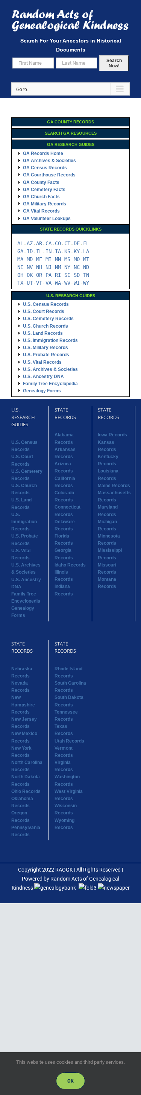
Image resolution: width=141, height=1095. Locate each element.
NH (39, 267)
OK (30, 275)
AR (39, 243)
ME (39, 259)
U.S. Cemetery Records (48, 318)
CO (58, 243)
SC (67, 275)
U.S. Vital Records (42, 362)
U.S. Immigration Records (50, 340)
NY (67, 267)
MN (58, 259)
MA (20, 259)
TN (86, 275)
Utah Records (69, 741)
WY (86, 283)
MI (48, 259)
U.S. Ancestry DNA (43, 376)
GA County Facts (41, 182)
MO (77, 259)
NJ (48, 267)
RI (58, 275)
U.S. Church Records (45, 326)
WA (58, 283)
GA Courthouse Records (49, 175)
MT (86, 259)
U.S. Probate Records (46, 354)
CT (67, 243)
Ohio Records (26, 791)
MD (30, 259)
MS (67, 259)
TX (20, 283)
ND (86, 267)
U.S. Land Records (43, 333)
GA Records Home (43, 153)
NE (20, 267)
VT (39, 283)
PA (48, 275)
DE (77, 243)
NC (77, 267)
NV (30, 267)
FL (86, 243)
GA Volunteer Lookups (47, 218)
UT (30, 283)
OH (20, 275)
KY (77, 251)
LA (86, 251)
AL (20, 243)
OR (39, 275)
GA (20, 251)
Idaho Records (70, 565)
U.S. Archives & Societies (50, 369)
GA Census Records (45, 167)
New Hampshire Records (23, 704)
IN (48, 251)
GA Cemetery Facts (44, 189)
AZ (30, 243)
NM (58, 267)
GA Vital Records (41, 211)
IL (39, 251)
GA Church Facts (41, 196)
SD (77, 275)
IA (58, 251)
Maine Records (114, 485)
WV (67, 283)
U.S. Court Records (43, 311)
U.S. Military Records (45, 347)
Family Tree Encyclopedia (50, 383)
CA (48, 243)
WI (77, 283)
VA (48, 283)
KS (67, 251)
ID (30, 251)
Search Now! (114, 63)
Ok (70, 1081)
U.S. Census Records (46, 304)
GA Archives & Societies (49, 160)
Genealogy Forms (42, 390)
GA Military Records (44, 204)
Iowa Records (112, 434)
